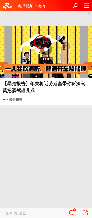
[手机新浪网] (7, 6)
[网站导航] (86, 5)
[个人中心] (76, 5)
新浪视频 (25, 5)
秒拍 (42, 5)
